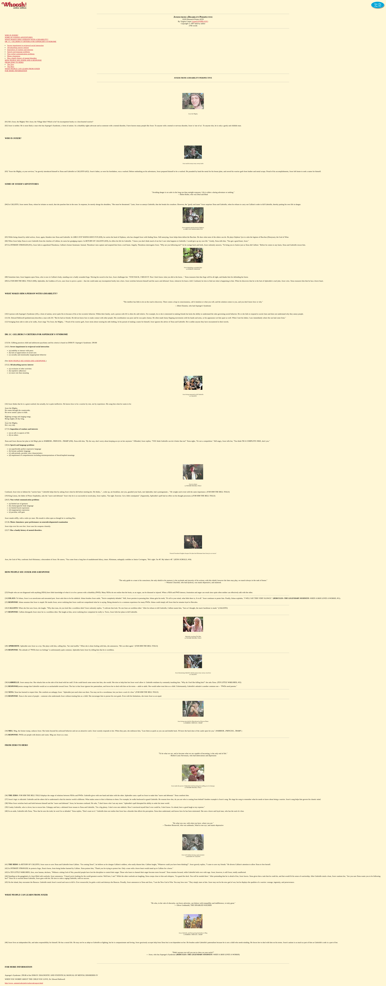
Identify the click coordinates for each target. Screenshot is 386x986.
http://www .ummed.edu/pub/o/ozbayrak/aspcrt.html (24, 983)
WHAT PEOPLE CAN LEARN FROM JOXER (22, 69)
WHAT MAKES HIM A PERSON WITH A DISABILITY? (26, 39)
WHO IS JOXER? (11, 35)
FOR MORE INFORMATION (16, 71)
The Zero (10, 64)
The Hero (10, 67)
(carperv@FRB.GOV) (200, 21)
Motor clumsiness (13, 56)
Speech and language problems (18, 52)
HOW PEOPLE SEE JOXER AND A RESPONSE (23, 60)
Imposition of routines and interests (20, 50)
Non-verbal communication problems (20, 54)
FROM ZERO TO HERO (14, 62)
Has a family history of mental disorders (22, 58)
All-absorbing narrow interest (18, 48)
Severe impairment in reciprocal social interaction (25, 45)
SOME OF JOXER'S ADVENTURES (19, 37)
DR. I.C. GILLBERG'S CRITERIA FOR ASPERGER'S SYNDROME (30, 42)
